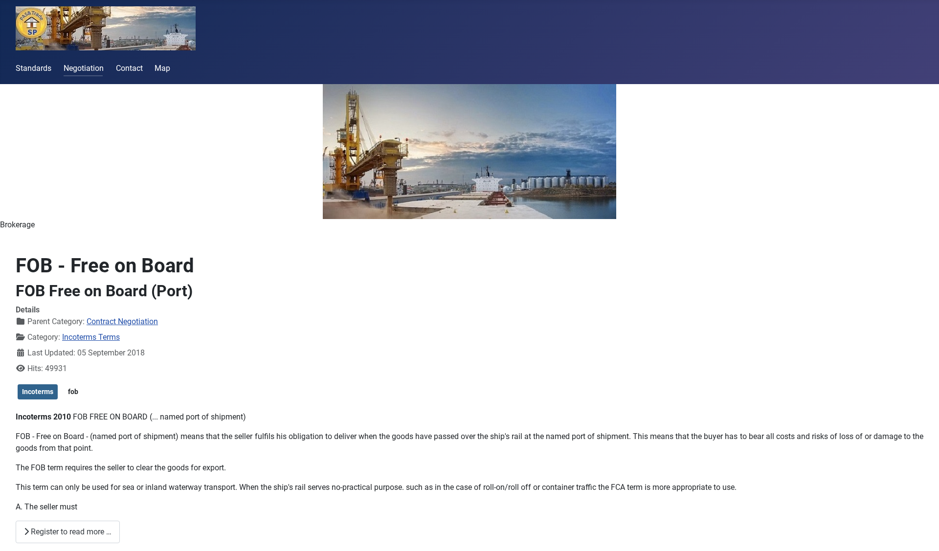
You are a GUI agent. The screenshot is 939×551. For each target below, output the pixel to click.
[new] (469, 151)
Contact (129, 68)
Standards (33, 68)
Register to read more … (70, 531)
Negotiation (84, 68)
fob (73, 392)
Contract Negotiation (122, 321)
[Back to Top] (922, 533)
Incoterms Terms (91, 337)
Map (162, 68)
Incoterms (37, 392)
